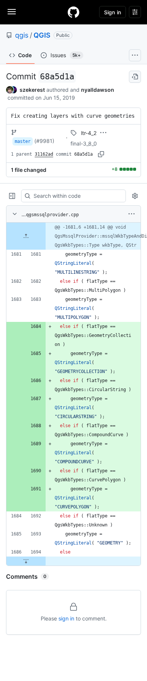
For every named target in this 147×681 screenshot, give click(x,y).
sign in (66, 618)
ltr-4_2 (88, 133)
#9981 (44, 141)
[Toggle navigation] (11, 11)
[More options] (132, 214)
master (23, 141)
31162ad (44, 154)
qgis (21, 35)
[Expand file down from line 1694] (26, 561)
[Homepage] (73, 12)
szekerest (32, 89)
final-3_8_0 (83, 143)
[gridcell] (73, 236)
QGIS (42, 35)
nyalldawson (97, 89)
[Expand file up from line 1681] (26, 236)
